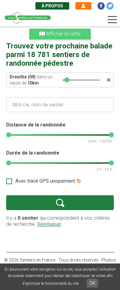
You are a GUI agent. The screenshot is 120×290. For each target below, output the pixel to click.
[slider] (66, 79)
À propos (52, 5)
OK (92, 283)
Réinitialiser (49, 224)
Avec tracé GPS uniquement (45, 181)
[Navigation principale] (112, 19)
